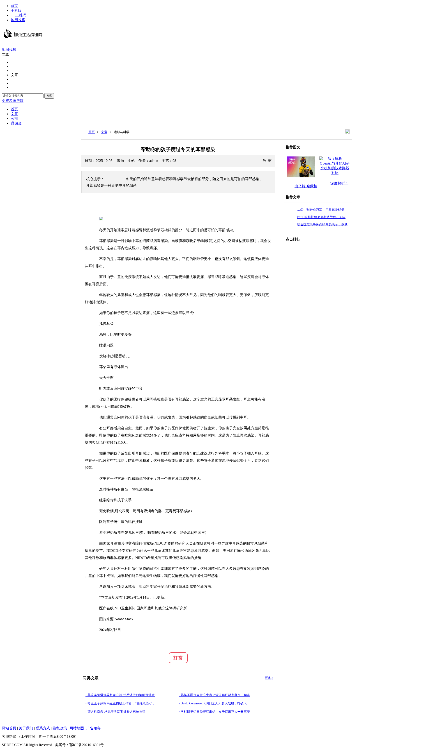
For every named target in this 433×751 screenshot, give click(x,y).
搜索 (49, 95)
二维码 (20, 15)
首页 (14, 6)
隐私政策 (60, 728)
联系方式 (43, 728)
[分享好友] (347, 131)
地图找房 (18, 20)
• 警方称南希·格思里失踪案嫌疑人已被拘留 (115, 711)
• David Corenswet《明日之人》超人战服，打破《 (213, 703)
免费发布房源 (12, 101)
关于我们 (26, 728)
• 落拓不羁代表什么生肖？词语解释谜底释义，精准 (214, 695)
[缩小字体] (270, 160)
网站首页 (9, 728)
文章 (104, 132)
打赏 (178, 657)
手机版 (16, 10)
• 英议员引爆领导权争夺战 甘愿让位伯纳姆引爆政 (120, 695)
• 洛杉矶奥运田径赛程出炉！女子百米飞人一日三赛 (214, 711)
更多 (269, 678)
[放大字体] (264, 160)
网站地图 (76, 728)
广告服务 (93, 728)
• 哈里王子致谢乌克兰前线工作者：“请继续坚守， (120, 703)
